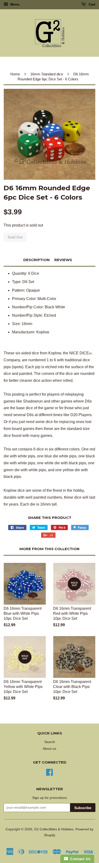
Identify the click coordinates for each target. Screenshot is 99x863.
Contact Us (79, 859)
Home (15, 74)
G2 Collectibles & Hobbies (54, 829)
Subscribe (82, 808)
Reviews (63, 260)
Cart (91, 4)
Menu (14, 4)
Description (36, 260)
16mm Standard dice (46, 74)
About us (49, 748)
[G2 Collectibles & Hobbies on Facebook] (49, 772)
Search (49, 742)
